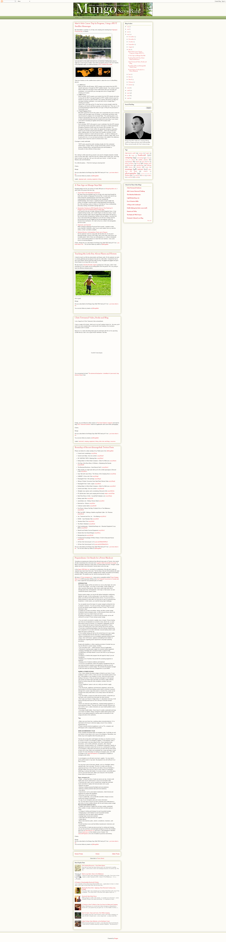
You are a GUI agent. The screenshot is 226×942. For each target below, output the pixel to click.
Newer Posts (79, 854)
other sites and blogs (104, 441)
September (132, 44)
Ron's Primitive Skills (132, 201)
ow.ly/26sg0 (95, 476)
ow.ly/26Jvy (97, 533)
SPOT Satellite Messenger (105, 64)
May (130, 77)
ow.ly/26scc (84, 471)
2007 (128, 93)
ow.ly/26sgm (98, 478)
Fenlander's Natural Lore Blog (135, 218)
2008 (128, 90)
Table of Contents (86, 17)
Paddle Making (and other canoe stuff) (137, 208)
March (130, 79)
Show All (149, 220)
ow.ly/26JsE (81, 510)
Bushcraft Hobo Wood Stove (89, 896)
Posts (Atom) (100, 858)
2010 (128, 34)
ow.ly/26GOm (110, 491)
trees (143, 175)
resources (112, 441)
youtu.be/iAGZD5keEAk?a (101, 544)
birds (126, 155)
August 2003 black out (83, 569)
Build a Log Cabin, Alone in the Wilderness (93, 874)
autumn (141, 153)
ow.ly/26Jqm (109, 496)
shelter (127, 175)
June (130, 74)
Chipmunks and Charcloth (84, 225)
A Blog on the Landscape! (134, 205)
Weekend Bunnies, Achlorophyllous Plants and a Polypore (92, 232)
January (131, 85)
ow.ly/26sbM (81, 464)
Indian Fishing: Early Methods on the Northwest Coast (96, 921)
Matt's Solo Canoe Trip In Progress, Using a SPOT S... (136, 52)
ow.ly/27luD (81, 539)
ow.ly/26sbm (113, 460)
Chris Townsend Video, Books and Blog (91, 317)
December (131, 37)
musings (128, 169)
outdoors (146, 171)
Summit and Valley (132, 211)
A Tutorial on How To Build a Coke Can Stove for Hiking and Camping (100, 904)
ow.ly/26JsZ (103, 516)
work (136, 177)
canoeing (89, 179)
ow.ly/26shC (98, 483)
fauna (143, 162)
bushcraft (81, 441)
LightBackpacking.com (133, 198)
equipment (95, 179)
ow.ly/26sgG (112, 481)
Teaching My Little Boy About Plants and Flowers (96, 254)
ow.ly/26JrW (93, 506)
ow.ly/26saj (94, 453)
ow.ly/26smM (100, 488)
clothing (126, 160)
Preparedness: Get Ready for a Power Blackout (94, 558)
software (137, 175)
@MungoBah (95, 175)
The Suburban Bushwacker (134, 195)
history (131, 167)
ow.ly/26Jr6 (90, 498)
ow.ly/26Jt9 (96, 519)
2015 (128, 29)
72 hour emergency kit (86, 577)
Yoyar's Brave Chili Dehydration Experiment (89, 192)
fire (148, 162)
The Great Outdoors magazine (104, 422)
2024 (128, 27)
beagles (147, 153)
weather (149, 175)
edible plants (143, 160)
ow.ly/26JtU (91, 521)
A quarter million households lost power (106, 563)
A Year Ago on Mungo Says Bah (88, 185)
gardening (140, 165)
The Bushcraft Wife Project (134, 215)
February (131, 82)
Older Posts (115, 854)
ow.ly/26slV (113, 486)
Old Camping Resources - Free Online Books (93, 865)
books (133, 155)
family (137, 162)
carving (148, 158)
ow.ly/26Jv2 (102, 530)
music (146, 167)
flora (131, 163)
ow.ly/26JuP (84, 528)
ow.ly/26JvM (90, 535)
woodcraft (130, 177)
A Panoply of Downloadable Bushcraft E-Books (87, 882)
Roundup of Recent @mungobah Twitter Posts (94, 447)
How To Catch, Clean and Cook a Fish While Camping (96, 913)
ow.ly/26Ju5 (92, 524)
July (130, 49)
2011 (128, 32)
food (138, 163)
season (148, 173)
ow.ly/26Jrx (92, 503)
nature (140, 169)
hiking (99, 179)
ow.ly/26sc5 (105, 467)
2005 (128, 98)
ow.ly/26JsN (81, 514)
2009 (128, 88)
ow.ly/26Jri (101, 501)
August (131, 47)
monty (138, 167)
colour (133, 160)
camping (86, 441)
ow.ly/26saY (100, 458)
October (131, 42)
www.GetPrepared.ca (93, 753)
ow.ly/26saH (100, 455)
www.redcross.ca (89, 830)
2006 (128, 96)
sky (133, 175)
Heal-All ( (90, 264)
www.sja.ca (85, 832)
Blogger (116, 938)
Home (76, 17)
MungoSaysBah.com (111, 188)
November (131, 39)
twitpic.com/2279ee (110, 493)
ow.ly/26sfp (113, 473)
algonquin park (82, 179)
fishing (126, 163)
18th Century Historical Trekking (136, 191)
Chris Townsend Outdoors (84, 424)
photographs (130, 173)
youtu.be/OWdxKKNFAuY (101, 542)
